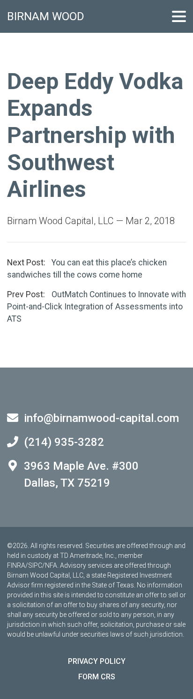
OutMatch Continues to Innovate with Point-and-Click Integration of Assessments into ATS (96, 307)
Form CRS (96, 676)
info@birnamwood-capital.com (101, 418)
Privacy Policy (97, 661)
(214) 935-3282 (64, 442)
